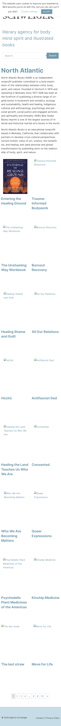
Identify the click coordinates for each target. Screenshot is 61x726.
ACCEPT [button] (46, 11)
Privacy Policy (53, 718)
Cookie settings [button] (29, 11)
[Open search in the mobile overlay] (30, 56)
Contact (40, 718)
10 (42, 696)
